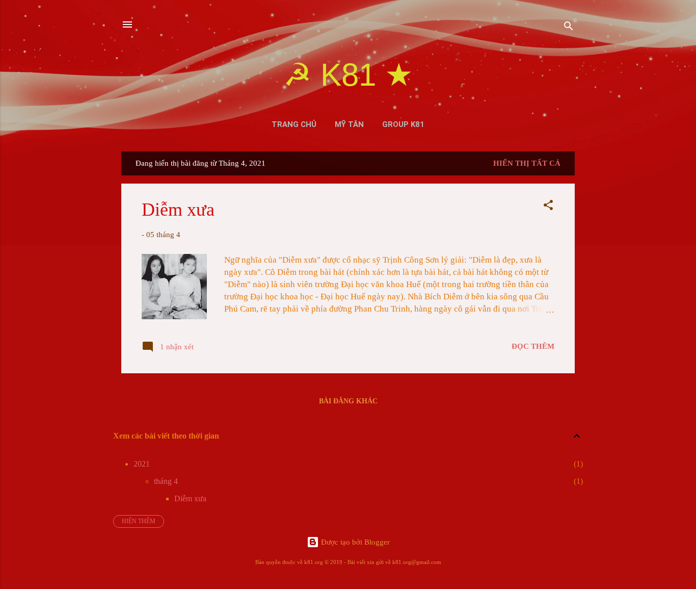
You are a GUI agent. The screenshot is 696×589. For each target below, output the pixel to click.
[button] (548, 207)
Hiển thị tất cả (526, 163)
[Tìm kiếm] (569, 27)
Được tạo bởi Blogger (354, 542)
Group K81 (403, 124)
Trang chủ (294, 124)
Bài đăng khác (348, 401)
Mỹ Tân (349, 124)
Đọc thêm (533, 346)
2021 (141, 463)
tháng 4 (166, 481)
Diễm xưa (178, 209)
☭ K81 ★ (348, 74)
